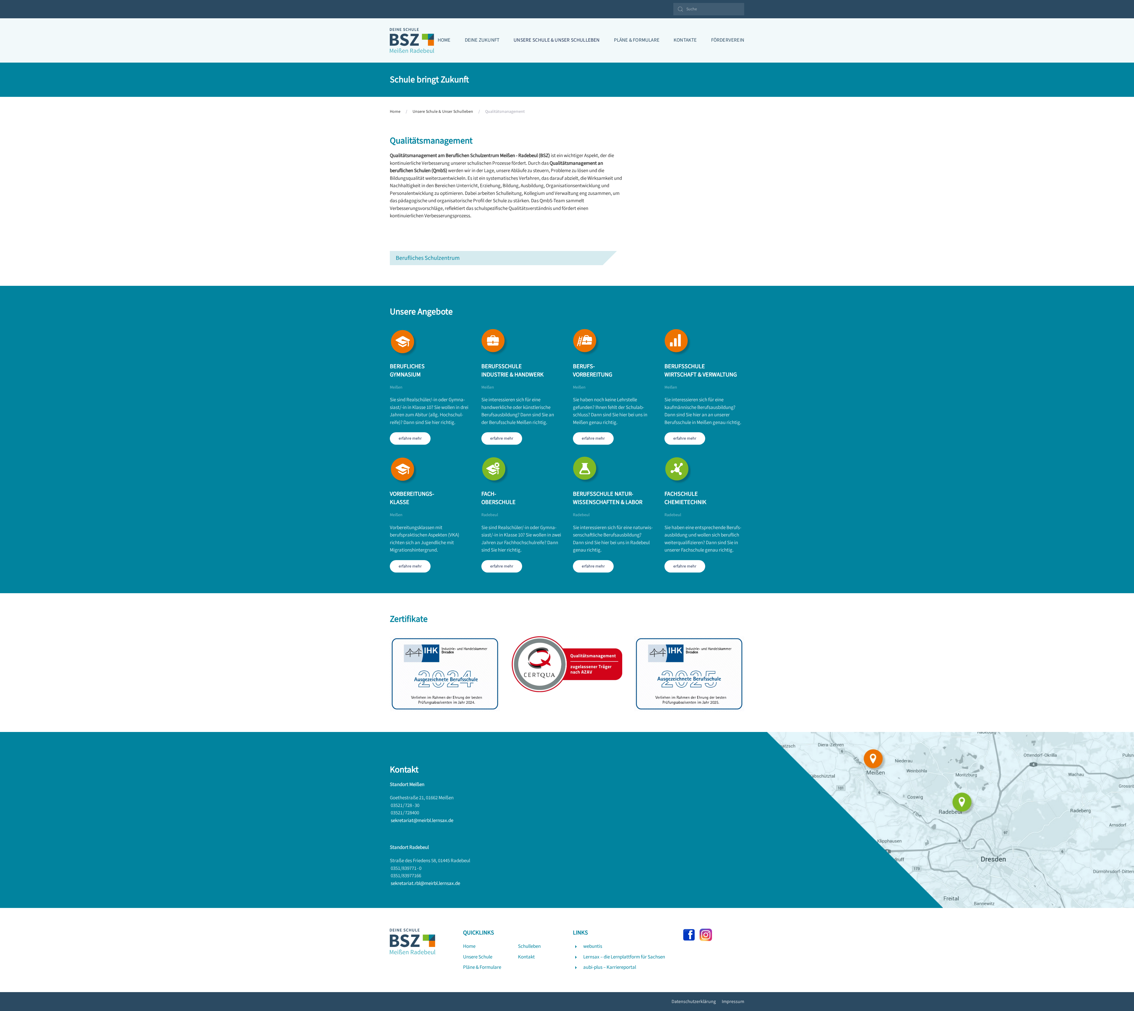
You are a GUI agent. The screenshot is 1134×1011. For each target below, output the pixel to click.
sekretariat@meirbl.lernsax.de (422, 820)
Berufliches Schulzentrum (428, 258)
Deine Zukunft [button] (482, 40)
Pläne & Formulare (636, 40)
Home (444, 40)
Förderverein (727, 40)
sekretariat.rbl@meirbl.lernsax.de (425, 883)
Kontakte (685, 40)
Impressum (733, 1001)
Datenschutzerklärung (694, 1001)
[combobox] (708, 9)
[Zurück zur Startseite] (412, 40)
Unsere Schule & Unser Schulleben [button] (556, 40)
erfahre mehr (410, 438)
